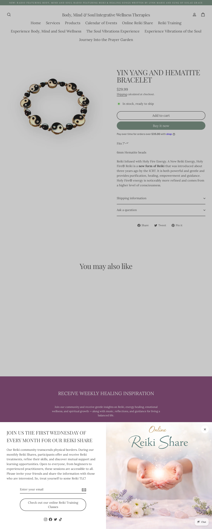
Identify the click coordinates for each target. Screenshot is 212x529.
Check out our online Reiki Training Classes (53, 505)
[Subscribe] (83, 490)
